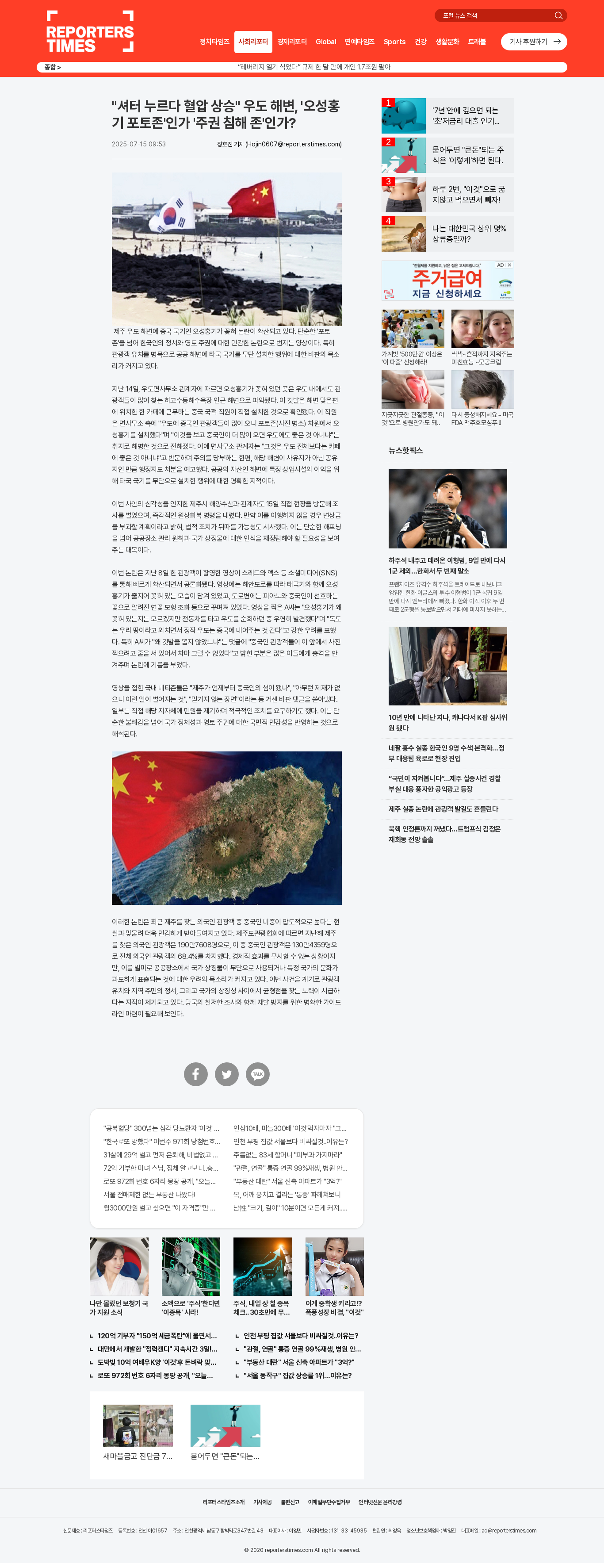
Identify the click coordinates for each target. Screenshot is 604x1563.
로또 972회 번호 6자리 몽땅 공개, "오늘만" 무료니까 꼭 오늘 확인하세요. (161, 1181)
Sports (395, 42)
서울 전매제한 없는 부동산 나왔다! (149, 1195)
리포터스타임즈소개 (224, 1502)
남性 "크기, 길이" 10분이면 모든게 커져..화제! (291, 1208)
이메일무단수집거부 (329, 1502)
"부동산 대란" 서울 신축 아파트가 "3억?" (287, 1181)
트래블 (477, 42)
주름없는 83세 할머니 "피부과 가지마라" (287, 1155)
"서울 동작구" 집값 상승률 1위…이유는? (298, 1375)
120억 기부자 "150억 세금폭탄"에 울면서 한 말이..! (158, 1336)
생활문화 (447, 42)
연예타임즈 (360, 42)
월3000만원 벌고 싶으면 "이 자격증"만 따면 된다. (161, 1208)
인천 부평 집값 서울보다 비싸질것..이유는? (290, 1142)
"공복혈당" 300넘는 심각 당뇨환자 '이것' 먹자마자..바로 (161, 1128)
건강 (421, 42)
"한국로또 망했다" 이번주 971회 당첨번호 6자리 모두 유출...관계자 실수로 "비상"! (161, 1142)
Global (326, 42)
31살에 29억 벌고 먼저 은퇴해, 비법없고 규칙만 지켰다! (161, 1155)
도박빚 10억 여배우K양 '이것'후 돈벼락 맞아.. (158, 1362)
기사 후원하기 (528, 42)
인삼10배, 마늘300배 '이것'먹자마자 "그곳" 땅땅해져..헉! (291, 1128)
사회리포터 (253, 42)
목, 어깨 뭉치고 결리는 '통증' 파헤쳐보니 (286, 1195)
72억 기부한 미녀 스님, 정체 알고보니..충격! (161, 1168)
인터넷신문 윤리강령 (380, 1502)
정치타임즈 (215, 42)
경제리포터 (292, 42)
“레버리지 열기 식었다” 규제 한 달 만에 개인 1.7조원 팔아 (314, 67)
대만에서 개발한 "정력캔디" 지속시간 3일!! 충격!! (158, 1349)
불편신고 (290, 1502)
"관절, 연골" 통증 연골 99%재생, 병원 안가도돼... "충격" (291, 1168)
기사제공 (262, 1502)
